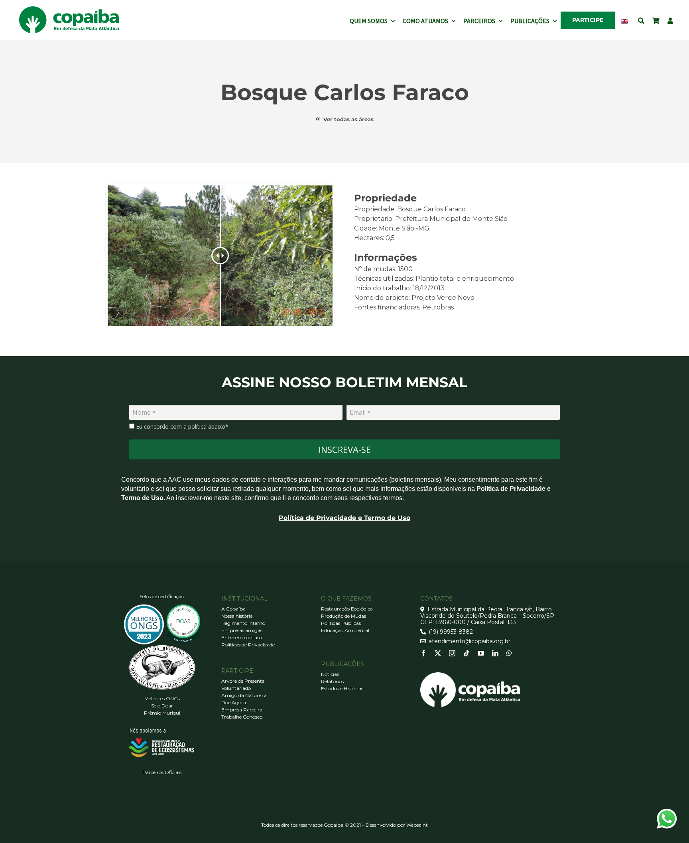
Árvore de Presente (242, 681)
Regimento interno (243, 623)
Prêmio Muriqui (162, 713)
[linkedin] (495, 653)
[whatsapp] (509, 653)
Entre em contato (241, 637)
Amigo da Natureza (244, 695)
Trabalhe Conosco (241, 717)
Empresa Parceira (241, 710)
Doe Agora (233, 702)
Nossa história (237, 616)
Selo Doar (162, 706)
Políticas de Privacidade (248, 645)
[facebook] (423, 653)
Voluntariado (236, 688)
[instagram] (452, 653)
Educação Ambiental (345, 630)
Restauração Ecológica (347, 609)
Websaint (417, 825)
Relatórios (332, 681)
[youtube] (481, 653)
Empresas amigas (241, 630)
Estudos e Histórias (342, 688)
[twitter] (438, 653)
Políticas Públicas (341, 623)
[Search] (641, 20)
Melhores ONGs (162, 698)
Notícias (330, 674)
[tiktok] (466, 653)
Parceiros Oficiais (161, 772)
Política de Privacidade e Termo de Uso (344, 518)
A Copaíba (233, 609)
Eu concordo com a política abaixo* (181, 426)
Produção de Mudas (343, 616)
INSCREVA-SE (345, 449)
